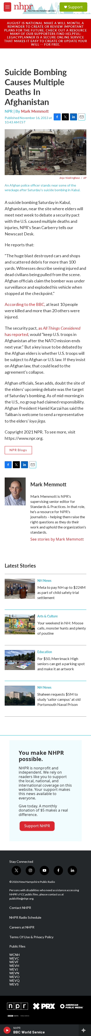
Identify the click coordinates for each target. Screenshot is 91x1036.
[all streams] (85, 1030)
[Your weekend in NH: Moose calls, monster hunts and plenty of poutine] (20, 624)
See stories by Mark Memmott (57, 539)
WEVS (14, 984)
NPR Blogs (18, 450)
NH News (44, 580)
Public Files (17, 946)
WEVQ (14, 980)
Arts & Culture (47, 616)
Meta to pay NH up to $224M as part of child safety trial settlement (61, 592)
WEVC (14, 958)
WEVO (14, 977)
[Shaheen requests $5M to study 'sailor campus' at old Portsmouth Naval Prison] (20, 696)
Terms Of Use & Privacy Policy (31, 937)
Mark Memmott (35, 111)
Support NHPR (37, 825)
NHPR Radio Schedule (25, 917)
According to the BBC (24, 304)
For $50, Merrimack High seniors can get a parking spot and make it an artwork (61, 663)
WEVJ (13, 969)
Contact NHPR (20, 908)
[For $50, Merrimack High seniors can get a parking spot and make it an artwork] (20, 660)
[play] (7, 1030)
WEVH (14, 966)
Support (75, 7)
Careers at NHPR (21, 927)
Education (44, 651)
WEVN (14, 973)
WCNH (14, 955)
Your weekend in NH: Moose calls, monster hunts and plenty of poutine (61, 628)
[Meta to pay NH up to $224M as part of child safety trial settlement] (20, 589)
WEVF (13, 962)
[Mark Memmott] (15, 491)
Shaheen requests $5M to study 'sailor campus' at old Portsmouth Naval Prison (58, 699)
